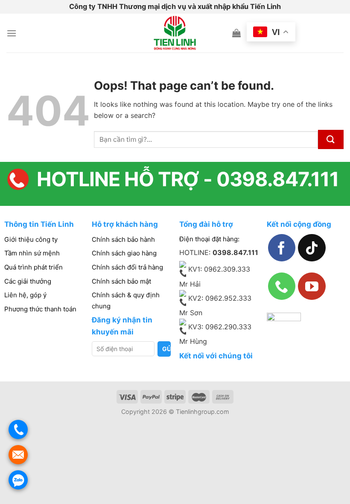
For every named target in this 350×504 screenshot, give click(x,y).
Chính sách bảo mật (121, 281)
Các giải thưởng (27, 281)
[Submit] (331, 139)
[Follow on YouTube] (311, 286)
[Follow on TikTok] (311, 247)
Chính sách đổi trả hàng (127, 267)
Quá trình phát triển (33, 267)
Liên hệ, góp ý (25, 295)
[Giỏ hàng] (236, 32)
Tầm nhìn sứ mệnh (32, 253)
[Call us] (281, 286)
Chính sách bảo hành (123, 239)
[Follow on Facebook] (281, 247)
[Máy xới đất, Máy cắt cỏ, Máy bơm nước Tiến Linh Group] (175, 33)
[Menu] (11, 33)
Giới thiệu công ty (31, 239)
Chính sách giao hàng (124, 253)
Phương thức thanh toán (40, 309)
